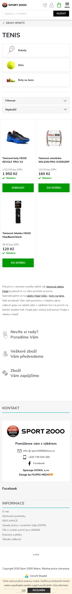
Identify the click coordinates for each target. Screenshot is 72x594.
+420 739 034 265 (39, 457)
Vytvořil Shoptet (38, 576)
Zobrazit (18, 188)
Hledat (61, 13)
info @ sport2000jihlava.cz (39, 450)
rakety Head (33, 296)
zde (24, 590)
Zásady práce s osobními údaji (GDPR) (24, 525)
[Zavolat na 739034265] (45, 5)
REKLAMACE (10, 520)
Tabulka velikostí (11, 539)
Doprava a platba (12, 534)
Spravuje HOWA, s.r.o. (36, 470)
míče (44, 296)
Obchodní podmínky (13, 516)
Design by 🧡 (36, 474)
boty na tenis (56, 296)
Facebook (39, 463)
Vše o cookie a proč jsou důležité (21, 530)
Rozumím (39, 590)
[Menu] (67, 5)
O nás (5, 511)
